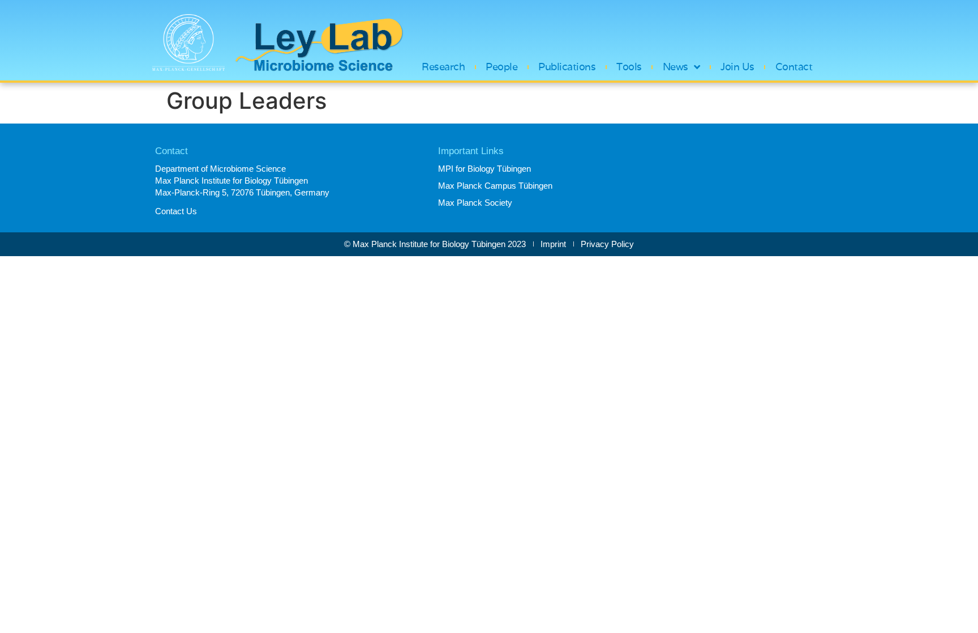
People (501, 67)
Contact (794, 67)
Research (443, 67)
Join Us (737, 67)
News (675, 67)
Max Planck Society (475, 202)
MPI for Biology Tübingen (484, 168)
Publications (566, 67)
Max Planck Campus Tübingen (495, 185)
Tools (629, 67)
